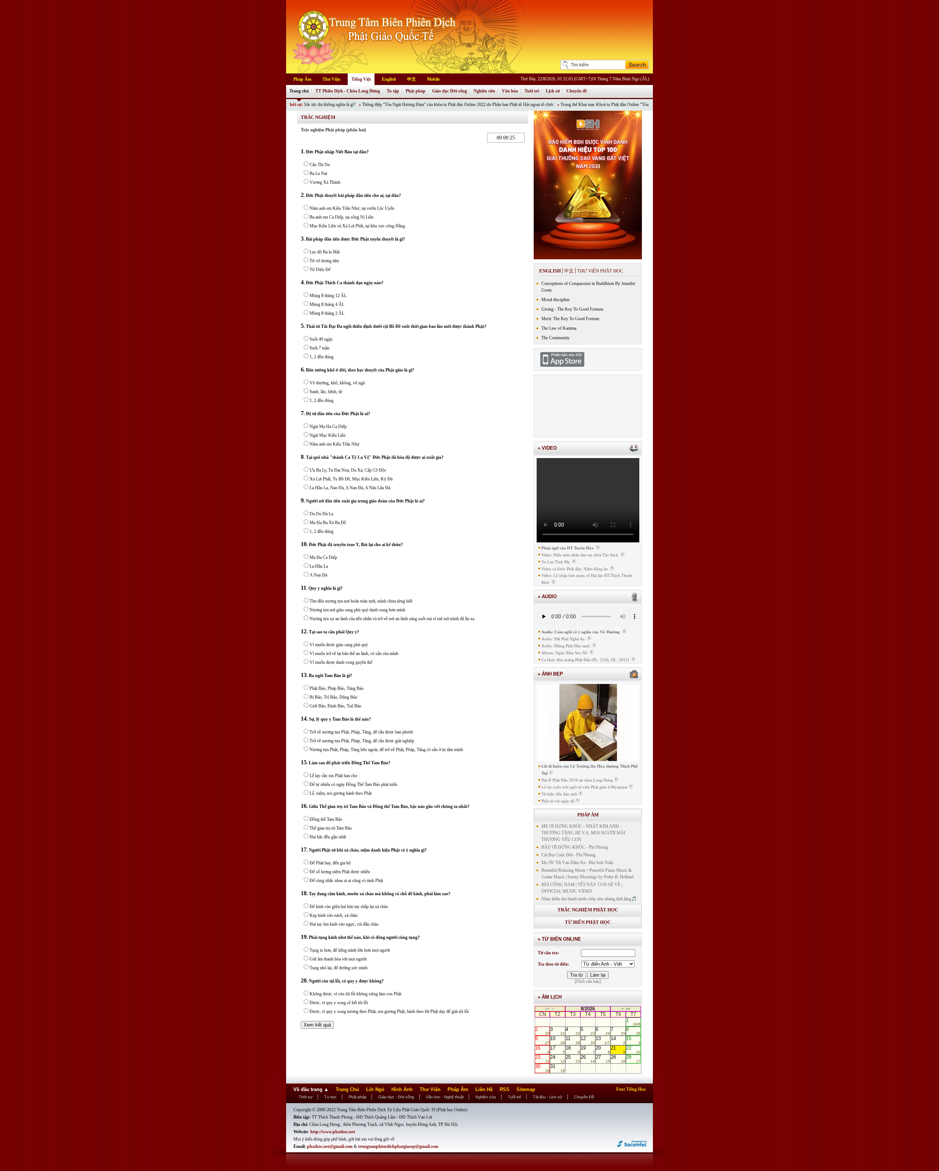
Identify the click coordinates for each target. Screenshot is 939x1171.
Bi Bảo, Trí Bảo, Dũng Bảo (333, 697)
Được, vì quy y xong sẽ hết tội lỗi (339, 1002)
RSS (504, 1089)
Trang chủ (299, 91)
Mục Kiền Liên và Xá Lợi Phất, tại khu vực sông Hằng (357, 225)
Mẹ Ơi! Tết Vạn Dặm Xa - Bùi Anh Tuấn (577, 862)
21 (618, 1049)
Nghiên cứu (484, 91)
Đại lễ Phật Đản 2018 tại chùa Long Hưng (577, 780)
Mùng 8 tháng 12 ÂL (328, 295)
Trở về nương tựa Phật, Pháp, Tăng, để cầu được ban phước (361, 732)
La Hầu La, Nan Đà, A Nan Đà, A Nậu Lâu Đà (350, 487)
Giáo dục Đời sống (449, 91)
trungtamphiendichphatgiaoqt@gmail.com (398, 1146)
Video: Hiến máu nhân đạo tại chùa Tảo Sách (579, 555)
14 (618, 1040)
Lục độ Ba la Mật (325, 252)
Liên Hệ (484, 1089)
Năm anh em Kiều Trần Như (334, 444)
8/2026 (588, 1008)
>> (628, 1009)
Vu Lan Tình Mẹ (555, 562)
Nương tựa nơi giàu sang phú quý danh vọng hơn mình (357, 609)
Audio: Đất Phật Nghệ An (563, 639)
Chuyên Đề (584, 1097)
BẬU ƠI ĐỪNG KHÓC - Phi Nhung (574, 847)
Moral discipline (555, 299)
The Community (555, 337)
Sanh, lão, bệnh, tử (326, 391)
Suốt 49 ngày (321, 339)
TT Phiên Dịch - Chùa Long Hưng (347, 91)
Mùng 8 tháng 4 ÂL (327, 304)
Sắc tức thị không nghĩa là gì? (297, 104)
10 (557, 1040)
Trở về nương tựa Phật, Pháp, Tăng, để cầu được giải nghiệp (362, 740)
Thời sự (306, 1097)
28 (618, 1058)
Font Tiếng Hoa (631, 1089)
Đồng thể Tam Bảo (326, 819)
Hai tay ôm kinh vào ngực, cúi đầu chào (344, 924)
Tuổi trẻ (532, 91)
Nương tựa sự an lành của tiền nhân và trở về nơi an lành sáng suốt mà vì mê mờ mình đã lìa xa (392, 618)
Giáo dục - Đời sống (396, 1097)
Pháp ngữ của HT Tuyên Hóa (567, 548)
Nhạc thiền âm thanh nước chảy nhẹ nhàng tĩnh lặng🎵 (589, 898)
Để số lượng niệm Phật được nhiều (340, 871)
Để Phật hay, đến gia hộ (330, 863)
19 (588, 1049)
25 (573, 1058)
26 (588, 1058)
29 (633, 1058)
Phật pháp (415, 91)
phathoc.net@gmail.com (330, 1146)
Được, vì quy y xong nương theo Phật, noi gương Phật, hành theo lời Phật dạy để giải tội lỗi (389, 1011)
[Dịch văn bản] (588, 981)
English (389, 79)
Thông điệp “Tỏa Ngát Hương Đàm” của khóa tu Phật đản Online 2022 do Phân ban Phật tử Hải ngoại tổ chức (425, 104)
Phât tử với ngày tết (557, 801)
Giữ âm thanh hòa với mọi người (338, 959)
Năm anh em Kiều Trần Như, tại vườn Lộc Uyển (352, 208)
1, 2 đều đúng (321, 356)
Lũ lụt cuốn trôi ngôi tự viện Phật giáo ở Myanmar (584, 787)
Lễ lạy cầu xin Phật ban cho (333, 775)
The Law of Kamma (558, 328)
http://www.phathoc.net (332, 1131)
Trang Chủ (347, 1089)
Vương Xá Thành (325, 182)
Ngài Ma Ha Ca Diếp (328, 426)
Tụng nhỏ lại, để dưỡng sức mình (339, 967)
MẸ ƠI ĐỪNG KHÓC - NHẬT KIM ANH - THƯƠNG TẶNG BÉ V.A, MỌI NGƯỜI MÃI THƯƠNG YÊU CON (583, 833)
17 (557, 1049)
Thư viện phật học (600, 270)
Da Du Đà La (321, 513)
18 (573, 1049)
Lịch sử (553, 91)
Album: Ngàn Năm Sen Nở (564, 653)
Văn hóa (510, 91)
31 (557, 1068)
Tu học (330, 1097)
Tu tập (393, 91)
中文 (411, 79)
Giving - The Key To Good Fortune (572, 309)
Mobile (433, 79)
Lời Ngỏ (375, 1089)
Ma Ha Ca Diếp (323, 557)
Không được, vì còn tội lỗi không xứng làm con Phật (355, 993)
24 (557, 1058)
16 (542, 1049)
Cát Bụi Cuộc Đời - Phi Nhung (568, 854)
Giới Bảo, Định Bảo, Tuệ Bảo (335, 706)
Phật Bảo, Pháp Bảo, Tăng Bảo (336, 688)
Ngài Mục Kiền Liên (328, 435)
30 (542, 1068)
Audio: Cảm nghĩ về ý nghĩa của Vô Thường (580, 632)
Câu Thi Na (320, 164)
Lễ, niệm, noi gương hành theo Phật (341, 793)
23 (542, 1058)
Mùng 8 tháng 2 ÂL (327, 313)
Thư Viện (331, 79)
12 (588, 1040)
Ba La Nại (318, 173)
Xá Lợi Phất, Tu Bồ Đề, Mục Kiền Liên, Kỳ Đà (351, 479)
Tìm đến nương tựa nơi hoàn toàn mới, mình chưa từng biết (361, 601)
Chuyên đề (576, 91)
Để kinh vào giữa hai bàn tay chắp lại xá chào (349, 906)
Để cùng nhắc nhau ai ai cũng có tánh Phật (346, 880)
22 (633, 1049)
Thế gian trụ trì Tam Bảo (331, 828)
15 (633, 1040)
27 (603, 1058)
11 (573, 1040)
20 (603, 1049)
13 (603, 1040)
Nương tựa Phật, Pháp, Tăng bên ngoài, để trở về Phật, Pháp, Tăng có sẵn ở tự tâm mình (386, 749)
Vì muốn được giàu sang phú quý (339, 644)
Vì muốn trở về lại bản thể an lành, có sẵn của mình (354, 653)
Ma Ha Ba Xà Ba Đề (328, 522)
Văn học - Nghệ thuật (445, 1097)
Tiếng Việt (361, 79)
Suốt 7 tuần (319, 348)
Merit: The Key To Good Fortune (570, 318)
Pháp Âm (302, 79)
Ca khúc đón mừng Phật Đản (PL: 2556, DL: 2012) (585, 660)
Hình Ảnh (402, 1089)
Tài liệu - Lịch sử (547, 1097)
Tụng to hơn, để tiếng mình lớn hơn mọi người (350, 950)
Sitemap (525, 1089)
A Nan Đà (318, 575)
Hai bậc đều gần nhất (328, 836)
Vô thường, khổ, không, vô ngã (337, 382)
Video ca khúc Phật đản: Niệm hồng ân (574, 569)
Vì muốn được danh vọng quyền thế (341, 662)
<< (547, 1009)
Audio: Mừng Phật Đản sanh (565, 646)
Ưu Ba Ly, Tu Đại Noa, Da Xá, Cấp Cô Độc (348, 470)
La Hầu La (319, 566)
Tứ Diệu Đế (320, 269)
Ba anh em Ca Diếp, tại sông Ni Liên (341, 217)
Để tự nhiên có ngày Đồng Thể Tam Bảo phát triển (353, 784)
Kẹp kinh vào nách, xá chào (334, 915)
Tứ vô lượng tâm (324, 260)
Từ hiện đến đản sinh (559, 794)
